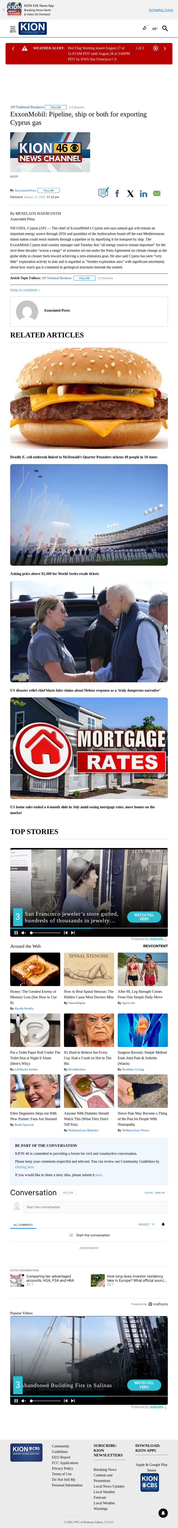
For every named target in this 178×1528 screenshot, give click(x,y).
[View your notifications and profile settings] (163, 1224)
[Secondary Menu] (16, 28)
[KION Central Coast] (39, 28)
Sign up (160, 1192)
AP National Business (56, 278)
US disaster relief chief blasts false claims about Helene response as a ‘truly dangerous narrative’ (85, 690)
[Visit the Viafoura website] (158, 1304)
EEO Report (61, 1457)
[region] (89, 1248)
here (98, 1175)
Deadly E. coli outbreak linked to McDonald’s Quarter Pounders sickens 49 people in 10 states (83, 457)
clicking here (24, 1167)
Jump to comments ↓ (25, 290)
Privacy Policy (62, 1468)
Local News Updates (109, 1486)
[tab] (23, 1224)
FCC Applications (65, 1463)
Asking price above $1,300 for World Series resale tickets (54, 574)
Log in (149, 1192)
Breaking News (105, 1470)
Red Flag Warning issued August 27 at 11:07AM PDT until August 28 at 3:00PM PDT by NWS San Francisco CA (99, 53)
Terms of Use (62, 1474)
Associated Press (25, 190)
